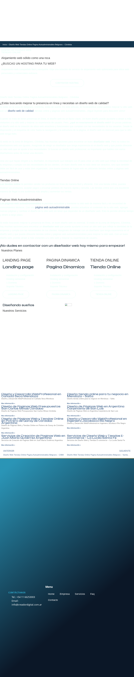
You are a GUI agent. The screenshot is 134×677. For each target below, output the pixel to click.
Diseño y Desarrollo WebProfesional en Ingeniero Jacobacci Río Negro (97, 419)
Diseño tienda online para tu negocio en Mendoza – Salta (97, 395)
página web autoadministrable (52, 207)
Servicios (80, 594)
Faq (92, 594)
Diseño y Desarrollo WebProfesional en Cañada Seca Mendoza (31, 395)
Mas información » (8, 403)
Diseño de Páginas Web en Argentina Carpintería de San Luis (95, 407)
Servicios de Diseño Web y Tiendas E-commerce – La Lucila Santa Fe (95, 436)
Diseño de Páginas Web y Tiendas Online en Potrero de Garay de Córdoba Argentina (32, 421)
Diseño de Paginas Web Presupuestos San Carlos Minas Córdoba (30, 407)
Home (51, 594)
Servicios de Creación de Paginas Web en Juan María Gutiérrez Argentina (33, 436)
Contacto (53, 600)
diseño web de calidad (20, 110)
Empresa (65, 594)
